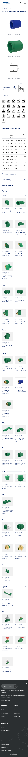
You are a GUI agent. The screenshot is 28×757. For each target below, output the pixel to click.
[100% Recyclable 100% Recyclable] (24, 116)
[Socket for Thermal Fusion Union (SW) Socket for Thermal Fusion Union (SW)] (4, 111)
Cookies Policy (5, 747)
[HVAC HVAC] (14, 101)
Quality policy (17, 716)
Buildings (3, 710)
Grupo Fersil (17, 713)
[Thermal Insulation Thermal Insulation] (14, 111)
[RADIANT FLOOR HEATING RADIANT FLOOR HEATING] (9, 106)
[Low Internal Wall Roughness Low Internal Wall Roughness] (19, 106)
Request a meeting (5, 730)
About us (16, 710)
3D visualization (7, 87)
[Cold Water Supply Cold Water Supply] (19, 101)
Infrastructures (4, 713)
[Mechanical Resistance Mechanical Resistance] (14, 116)
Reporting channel (6, 750)
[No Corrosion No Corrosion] (19, 111)
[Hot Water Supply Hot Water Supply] (24, 101)
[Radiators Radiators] (4, 116)
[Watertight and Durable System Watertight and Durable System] (19, 116)
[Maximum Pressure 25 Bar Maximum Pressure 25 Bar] (24, 111)
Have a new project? (7, 686)
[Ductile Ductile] (24, 106)
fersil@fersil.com (5, 700)
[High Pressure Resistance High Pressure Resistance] (9, 116)
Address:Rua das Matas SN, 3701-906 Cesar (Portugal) (12, 691)
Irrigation (3, 716)
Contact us (3, 727)
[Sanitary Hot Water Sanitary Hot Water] (9, 101)
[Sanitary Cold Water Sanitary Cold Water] (4, 101)
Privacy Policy (5, 744)
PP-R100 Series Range (7, 9)
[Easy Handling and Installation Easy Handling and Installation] (9, 111)
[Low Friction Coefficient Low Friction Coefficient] (14, 106)
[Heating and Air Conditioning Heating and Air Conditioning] (4, 106)
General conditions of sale (8, 741)
